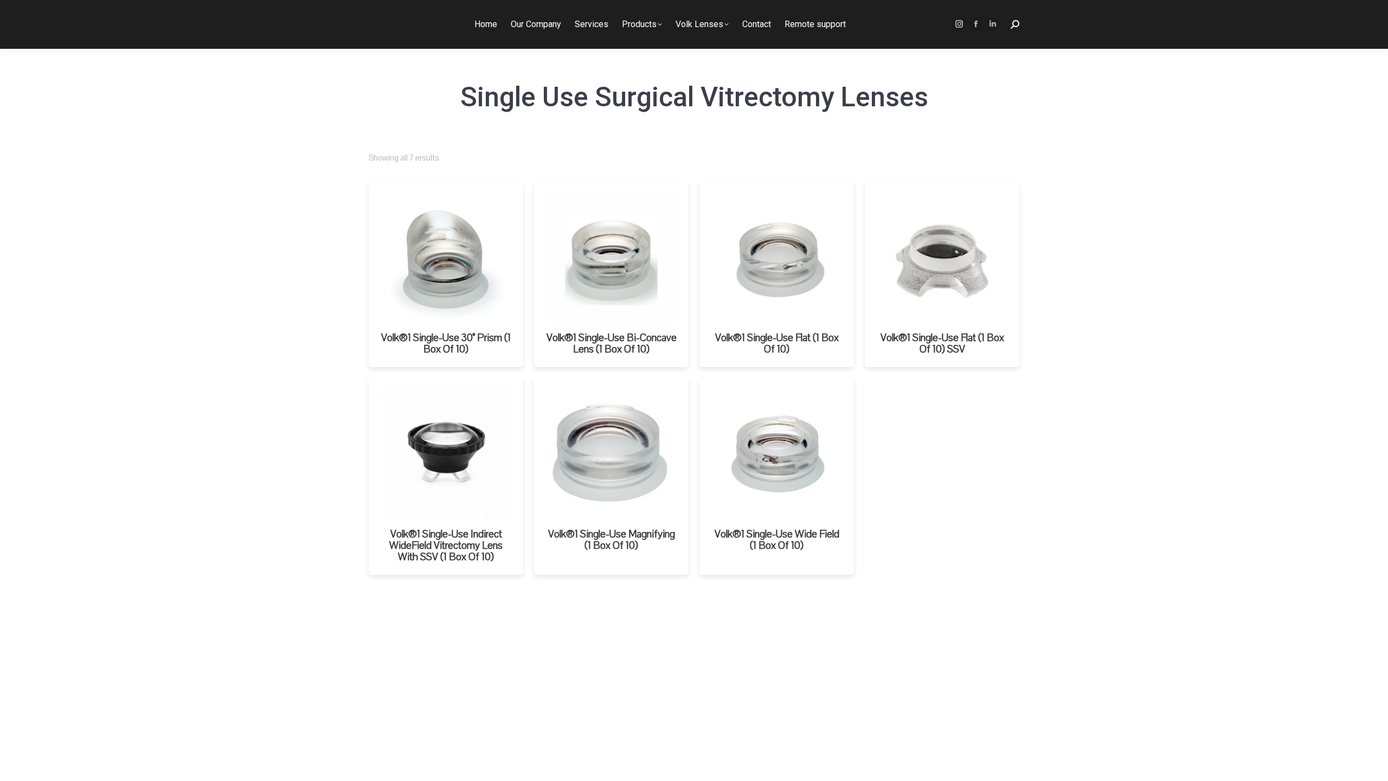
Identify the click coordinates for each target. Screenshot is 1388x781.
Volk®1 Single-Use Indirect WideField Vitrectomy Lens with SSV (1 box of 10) (446, 545)
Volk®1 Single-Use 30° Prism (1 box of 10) (446, 343)
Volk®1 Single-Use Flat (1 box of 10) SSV (942, 343)
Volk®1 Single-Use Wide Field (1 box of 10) (777, 540)
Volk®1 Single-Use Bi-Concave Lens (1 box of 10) (612, 343)
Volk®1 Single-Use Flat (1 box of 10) (777, 343)
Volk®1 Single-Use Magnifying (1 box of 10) (611, 540)
